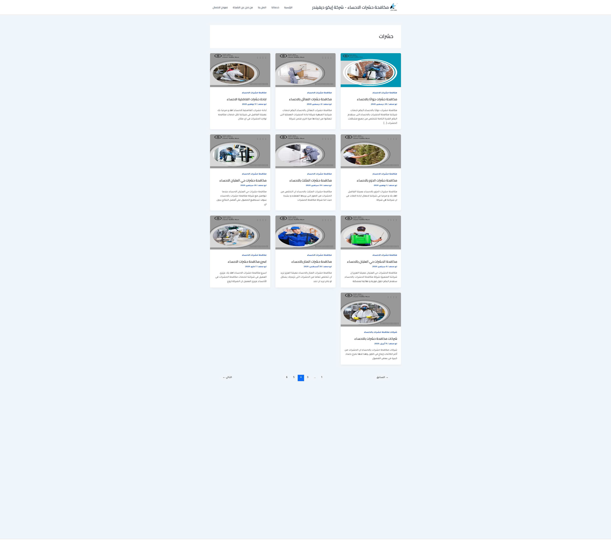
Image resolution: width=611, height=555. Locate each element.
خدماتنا (275, 7)
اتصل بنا (262, 7)
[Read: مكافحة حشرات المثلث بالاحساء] (305, 151)
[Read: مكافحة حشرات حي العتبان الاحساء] (240, 151)
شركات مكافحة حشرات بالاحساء (380, 332)
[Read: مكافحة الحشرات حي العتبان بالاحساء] (371, 232)
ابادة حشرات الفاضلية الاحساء (247, 99)
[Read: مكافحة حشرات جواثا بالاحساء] (371, 70)
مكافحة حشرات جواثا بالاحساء (377, 99)
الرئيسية (288, 7)
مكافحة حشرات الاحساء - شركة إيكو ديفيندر (350, 7)
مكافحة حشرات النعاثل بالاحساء (310, 99)
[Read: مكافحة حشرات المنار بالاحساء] (305, 232)
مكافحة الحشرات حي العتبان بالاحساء (372, 261)
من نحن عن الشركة (243, 7)
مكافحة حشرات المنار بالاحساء (311, 261)
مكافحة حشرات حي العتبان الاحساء (243, 180)
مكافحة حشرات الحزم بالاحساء (377, 180)
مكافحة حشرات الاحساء (384, 93)
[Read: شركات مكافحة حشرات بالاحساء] (371, 310)
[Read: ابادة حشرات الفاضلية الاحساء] (240, 70)
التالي (227, 377)
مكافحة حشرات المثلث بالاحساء (310, 180)
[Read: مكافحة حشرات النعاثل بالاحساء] (305, 70)
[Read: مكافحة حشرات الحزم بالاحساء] (371, 151)
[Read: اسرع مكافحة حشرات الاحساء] (240, 232)
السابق (382, 377)
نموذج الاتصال (220, 7)
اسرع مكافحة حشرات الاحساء (247, 261)
